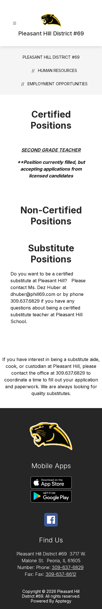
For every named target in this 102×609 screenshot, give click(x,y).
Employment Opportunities (57, 83)
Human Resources (57, 70)
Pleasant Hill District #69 (51, 57)
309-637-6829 (68, 567)
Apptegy (63, 601)
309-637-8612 (61, 574)
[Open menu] (14, 23)
